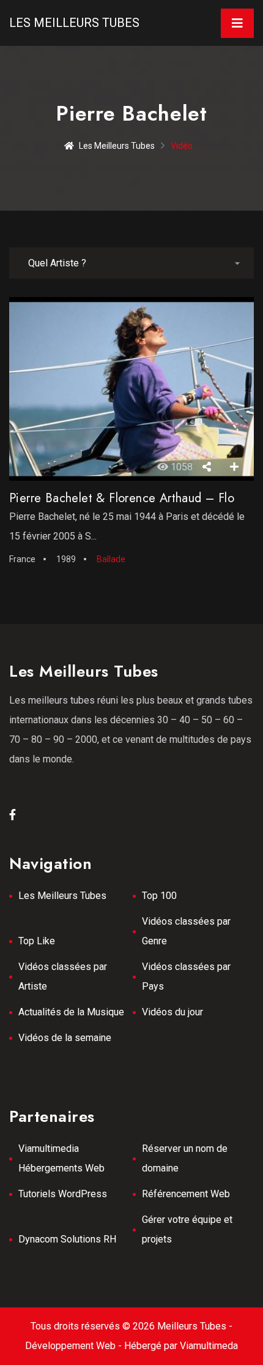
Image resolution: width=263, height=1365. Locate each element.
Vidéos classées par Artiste (62, 976)
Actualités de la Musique (71, 1012)
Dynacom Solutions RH (67, 1239)
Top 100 (159, 895)
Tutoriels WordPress (62, 1194)
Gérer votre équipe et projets (187, 1229)
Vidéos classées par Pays (186, 976)
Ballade (111, 559)
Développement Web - (74, 1346)
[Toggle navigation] (237, 23)
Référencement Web (186, 1194)
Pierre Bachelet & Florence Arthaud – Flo (121, 498)
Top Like (36, 941)
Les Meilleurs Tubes (74, 22)
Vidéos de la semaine (64, 1037)
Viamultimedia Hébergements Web (61, 1158)
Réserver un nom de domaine (185, 1158)
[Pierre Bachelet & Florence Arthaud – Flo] (131, 388)
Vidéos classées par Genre (186, 931)
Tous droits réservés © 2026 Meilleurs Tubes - (131, 1326)
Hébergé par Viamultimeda (181, 1346)
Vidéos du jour (172, 1012)
